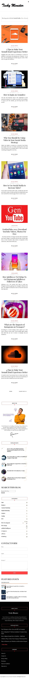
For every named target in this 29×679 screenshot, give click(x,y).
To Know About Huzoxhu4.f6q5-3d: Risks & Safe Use (16, 592)
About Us (3, 653)
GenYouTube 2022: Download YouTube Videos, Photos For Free (14, 231)
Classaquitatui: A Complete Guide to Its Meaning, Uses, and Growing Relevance (16, 597)
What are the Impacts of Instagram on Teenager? (14, 325)
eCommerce (4, 531)
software (3, 533)
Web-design (4, 525)
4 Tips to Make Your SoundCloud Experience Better (14, 371)
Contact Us (3, 656)
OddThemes (19, 671)
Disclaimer (3, 661)
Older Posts (22, 391)
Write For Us (4, 666)
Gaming (3, 516)
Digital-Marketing (5, 510)
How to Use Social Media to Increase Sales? (14, 186)
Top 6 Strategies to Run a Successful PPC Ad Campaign (13, 629)
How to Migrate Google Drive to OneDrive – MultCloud (15, 587)
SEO (2, 518)
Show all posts (24, 18)
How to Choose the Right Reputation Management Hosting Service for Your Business (15, 450)
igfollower (14, 273)
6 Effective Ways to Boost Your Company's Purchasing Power (14, 638)
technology (3, 536)
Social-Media (14, 45)
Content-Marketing (5, 507)
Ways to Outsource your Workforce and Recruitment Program (14, 641)
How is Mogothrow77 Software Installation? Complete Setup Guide (17, 457)
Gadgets (3, 513)
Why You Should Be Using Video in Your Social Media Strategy (14, 140)
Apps (2, 502)
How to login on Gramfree (14, 94)
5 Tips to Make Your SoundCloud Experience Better (14, 50)
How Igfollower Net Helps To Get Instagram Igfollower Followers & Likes (14, 279)
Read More (14, 63)
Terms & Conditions (5, 663)
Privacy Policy (4, 658)
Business (3, 505)
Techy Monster (13, 676)
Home (10, 391)
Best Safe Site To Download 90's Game (16, 470)
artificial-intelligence (6, 528)
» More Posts (4, 644)
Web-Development (5, 522)
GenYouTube (14, 225)
